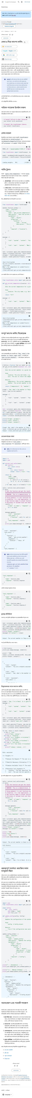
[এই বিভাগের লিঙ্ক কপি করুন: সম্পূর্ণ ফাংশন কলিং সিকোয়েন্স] (27, 334)
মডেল (12, 31)
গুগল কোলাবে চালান (8, 46)
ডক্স (15, 31)
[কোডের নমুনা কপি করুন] (29, 117)
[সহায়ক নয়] (12, 34)
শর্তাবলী (2, 1090)
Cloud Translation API (10, 24)
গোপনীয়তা (8, 1090)
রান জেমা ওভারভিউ (9, 1050)
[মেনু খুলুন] (2, 2)
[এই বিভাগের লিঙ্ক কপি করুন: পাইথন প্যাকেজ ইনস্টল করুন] (27, 108)
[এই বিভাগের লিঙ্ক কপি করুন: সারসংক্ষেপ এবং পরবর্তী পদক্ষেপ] (3, 1006)
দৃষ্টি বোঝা (6, 1053)
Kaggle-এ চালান (12, 50)
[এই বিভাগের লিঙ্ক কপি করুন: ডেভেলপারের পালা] (15, 437)
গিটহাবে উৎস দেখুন (8, 59)
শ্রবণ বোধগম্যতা (8, 1055)
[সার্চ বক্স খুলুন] (19, 2)
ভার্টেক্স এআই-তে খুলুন (10, 55)
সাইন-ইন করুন (27, 2)
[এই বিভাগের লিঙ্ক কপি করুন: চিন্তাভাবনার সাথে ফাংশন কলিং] (24, 687)
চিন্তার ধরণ (7, 1058)
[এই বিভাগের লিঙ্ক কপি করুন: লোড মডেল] (12, 133)
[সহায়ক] (10, 34)
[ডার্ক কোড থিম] (26, 117)
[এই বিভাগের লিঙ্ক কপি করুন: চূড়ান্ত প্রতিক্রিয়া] (13, 614)
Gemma (4, 7)
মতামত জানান (5, 38)
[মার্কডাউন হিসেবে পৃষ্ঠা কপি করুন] (24, 42)
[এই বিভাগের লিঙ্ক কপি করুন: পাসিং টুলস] (12, 170)
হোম (2, 31)
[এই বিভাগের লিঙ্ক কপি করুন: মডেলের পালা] (12, 350)
